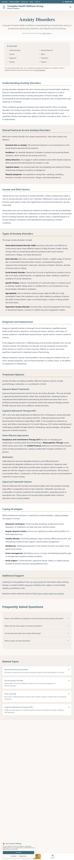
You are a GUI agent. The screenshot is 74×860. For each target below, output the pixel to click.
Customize (13, 856)
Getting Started (14, 2)
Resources (24, 2)
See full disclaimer (39, 70)
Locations (5, 2)
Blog (31, 2)
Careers (37, 2)
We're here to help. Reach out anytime (48, 593)
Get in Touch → (47, 33)
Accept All (18, 852)
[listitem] (37, 671)
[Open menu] (70, 7)
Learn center (38, 582)
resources (28, 585)
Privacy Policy (22, 856)
